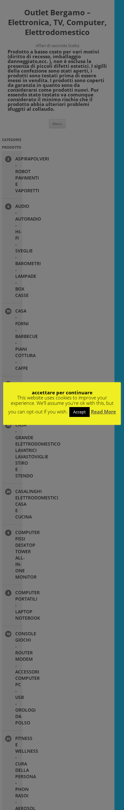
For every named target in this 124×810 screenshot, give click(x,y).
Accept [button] (79, 412)
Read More (103, 411)
